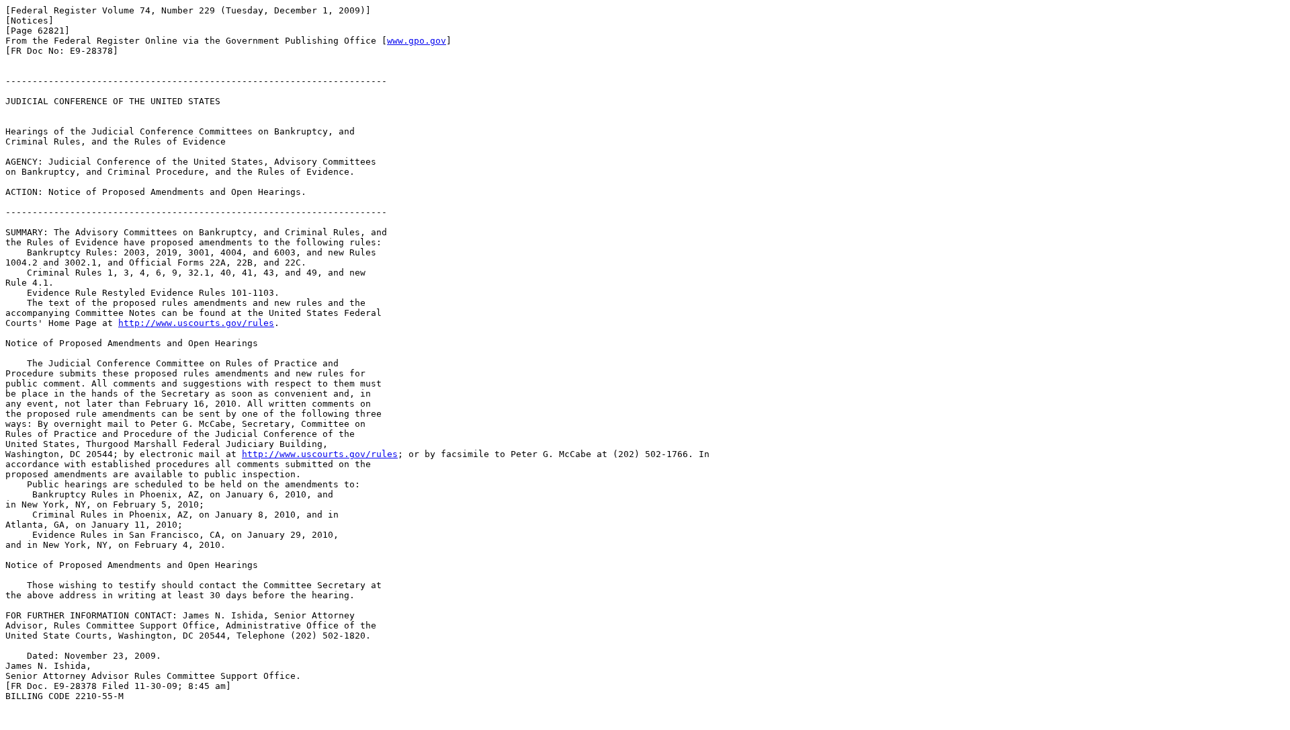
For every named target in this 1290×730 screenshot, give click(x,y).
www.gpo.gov (416, 41)
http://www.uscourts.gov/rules (196, 323)
